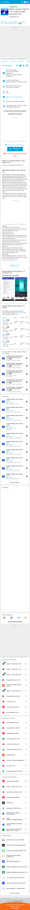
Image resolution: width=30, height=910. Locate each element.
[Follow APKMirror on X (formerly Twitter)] (4, 618)
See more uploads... (15, 482)
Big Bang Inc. (15, 17)
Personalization (7, 65)
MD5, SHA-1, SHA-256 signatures (14, 97)
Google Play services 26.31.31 (14, 749)
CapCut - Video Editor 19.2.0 (14, 786)
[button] (17, 66)
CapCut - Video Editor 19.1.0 (14, 669)
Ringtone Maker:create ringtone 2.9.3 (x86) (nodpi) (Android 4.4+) (15, 381)
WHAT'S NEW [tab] (13, 61)
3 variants (10, 402)
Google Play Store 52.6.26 (13, 696)
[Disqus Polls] (15, 509)
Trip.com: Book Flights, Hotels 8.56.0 (16, 883)
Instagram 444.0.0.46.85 (13, 797)
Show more (14, 266)
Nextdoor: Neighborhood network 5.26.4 (17, 867)
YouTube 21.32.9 (11, 765)
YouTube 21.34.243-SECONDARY (15, 760)
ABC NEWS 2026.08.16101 (13, 861)
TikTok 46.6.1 (10, 803)
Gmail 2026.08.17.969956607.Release (15, 819)
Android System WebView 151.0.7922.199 (13, 813)
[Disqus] (15, 550)
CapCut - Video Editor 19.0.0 (14, 674)
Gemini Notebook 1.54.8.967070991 (16, 888)
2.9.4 (2, 23)
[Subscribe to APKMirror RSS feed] (26, 618)
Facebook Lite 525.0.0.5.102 (14, 808)
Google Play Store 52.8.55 (13, 728)
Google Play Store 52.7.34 (13, 680)
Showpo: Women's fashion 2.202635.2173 (14, 856)
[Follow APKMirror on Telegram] (19, 618)
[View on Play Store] (20, 66)
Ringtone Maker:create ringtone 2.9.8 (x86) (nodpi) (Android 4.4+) (15, 357)
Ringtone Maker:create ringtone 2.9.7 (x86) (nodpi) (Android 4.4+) (15, 365)
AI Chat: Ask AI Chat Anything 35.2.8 (16, 845)
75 (12, 73)
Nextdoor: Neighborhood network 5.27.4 (17, 872)
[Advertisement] (15, 43)
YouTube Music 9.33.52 (13, 712)
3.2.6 (17, 275)
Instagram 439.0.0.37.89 (13, 707)
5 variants (10, 410)
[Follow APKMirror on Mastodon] (11, 618)
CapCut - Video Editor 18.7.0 (14, 691)
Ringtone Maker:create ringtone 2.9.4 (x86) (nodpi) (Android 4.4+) (15, 372)
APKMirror (6, 2)
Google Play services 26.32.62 (14, 792)
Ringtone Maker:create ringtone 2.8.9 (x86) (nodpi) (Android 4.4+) (15, 389)
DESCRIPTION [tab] (21, 61)
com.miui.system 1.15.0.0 (13, 738)
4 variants (10, 418)
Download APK (16, 149)
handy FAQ (19, 312)
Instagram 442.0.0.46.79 (13, 733)
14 (13, 101)
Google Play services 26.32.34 (14, 771)
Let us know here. (18, 901)
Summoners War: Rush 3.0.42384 (15, 840)
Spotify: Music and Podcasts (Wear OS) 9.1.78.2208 (14, 829)
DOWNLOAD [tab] (4, 61)
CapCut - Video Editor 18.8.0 (14, 664)
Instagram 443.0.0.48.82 (13, 781)
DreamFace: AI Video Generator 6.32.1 (17, 850)
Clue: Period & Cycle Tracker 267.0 (15, 877)
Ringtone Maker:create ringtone (17, 21)
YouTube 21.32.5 (11, 701)
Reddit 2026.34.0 (11, 755)
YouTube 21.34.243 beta (13, 744)
